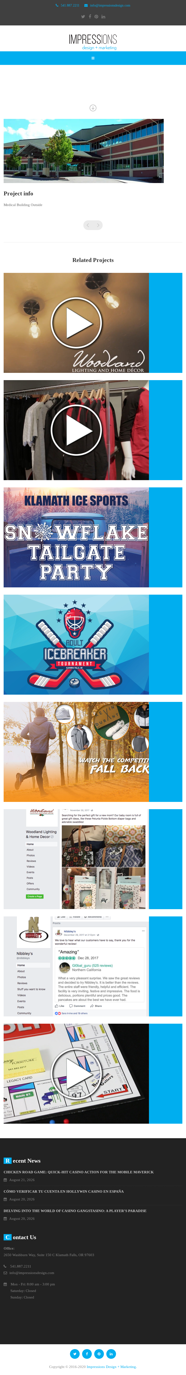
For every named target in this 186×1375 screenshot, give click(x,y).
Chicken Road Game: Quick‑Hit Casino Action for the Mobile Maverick (79, 1172)
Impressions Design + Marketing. (112, 1367)
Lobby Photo (98, 225)
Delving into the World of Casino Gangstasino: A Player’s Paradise (75, 1211)
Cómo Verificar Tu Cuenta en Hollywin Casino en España (64, 1191)
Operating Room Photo (88, 225)
